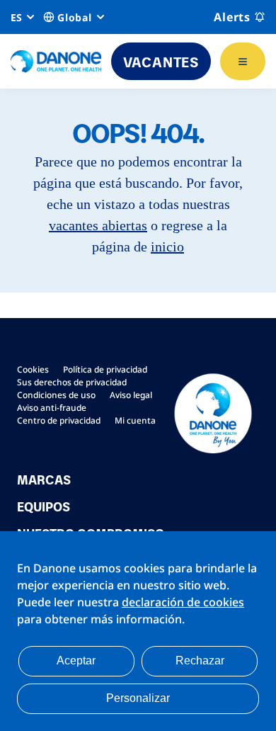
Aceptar (76, 660)
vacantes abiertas (98, 225)
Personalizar (138, 698)
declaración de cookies (183, 602)
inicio (167, 246)
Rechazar (200, 660)
